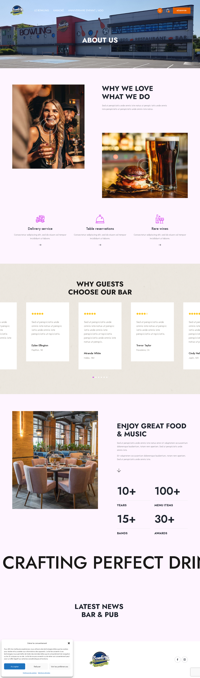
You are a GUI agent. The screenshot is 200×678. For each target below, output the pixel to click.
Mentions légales (44, 673)
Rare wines (160, 229)
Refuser (37, 666)
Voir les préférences (59, 666)
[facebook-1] (178, 660)
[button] (68, 643)
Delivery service (40, 229)
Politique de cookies (30, 673)
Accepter (15, 666)
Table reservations (100, 229)
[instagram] (185, 660)
